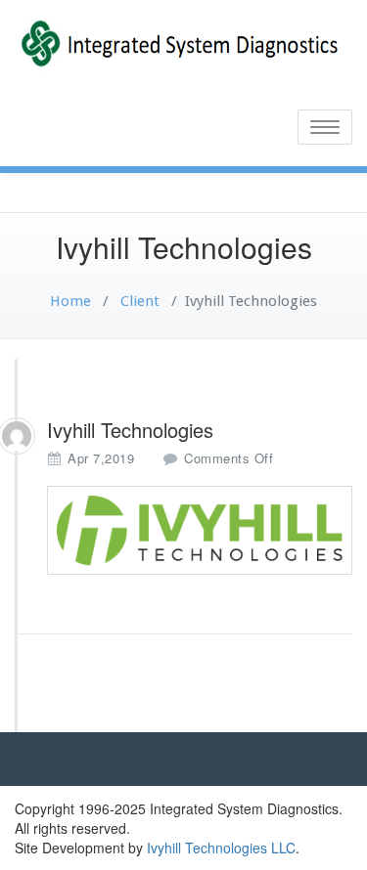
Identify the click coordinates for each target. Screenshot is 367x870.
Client (138, 301)
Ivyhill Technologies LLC (221, 847)
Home (70, 301)
